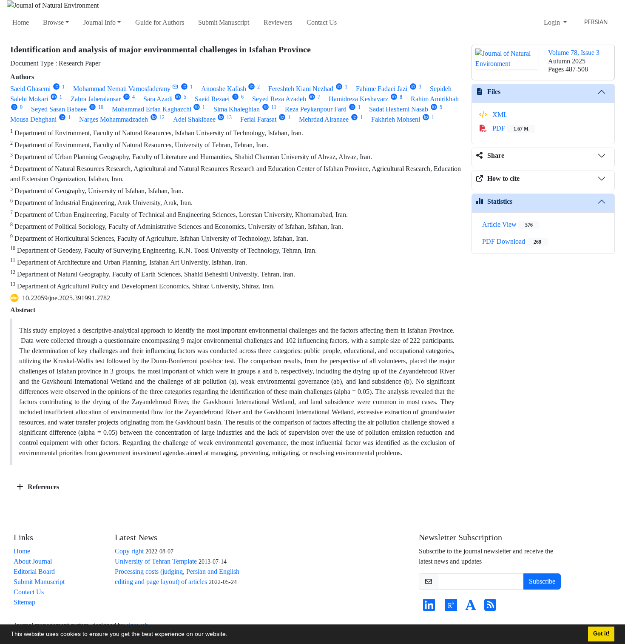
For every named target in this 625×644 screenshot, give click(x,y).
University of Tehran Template (156, 561)
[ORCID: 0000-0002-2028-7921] (184, 86)
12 (162, 117)
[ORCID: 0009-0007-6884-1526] (282, 117)
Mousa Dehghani (33, 119)
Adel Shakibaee (194, 119)
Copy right (129, 551)
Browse (53, 22)
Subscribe (542, 581)
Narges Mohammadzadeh (113, 119)
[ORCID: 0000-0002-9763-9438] (178, 97)
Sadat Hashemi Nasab (398, 109)
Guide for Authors (159, 22)
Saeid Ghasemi (30, 89)
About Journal (33, 561)
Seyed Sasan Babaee (59, 109)
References (42, 487)
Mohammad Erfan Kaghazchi (151, 109)
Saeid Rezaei (212, 99)
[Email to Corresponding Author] (175, 86)
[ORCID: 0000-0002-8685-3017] (197, 107)
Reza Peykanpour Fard (316, 109)
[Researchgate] (451, 608)
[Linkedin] (429, 608)
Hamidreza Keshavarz (358, 99)
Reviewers (278, 22)
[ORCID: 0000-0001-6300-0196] (62, 117)
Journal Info (99, 22)
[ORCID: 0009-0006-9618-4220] (312, 97)
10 (100, 107)
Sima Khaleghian (236, 109)
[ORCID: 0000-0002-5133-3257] (394, 97)
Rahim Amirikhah (435, 99)
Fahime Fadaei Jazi (381, 89)
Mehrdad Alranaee (324, 119)
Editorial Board (34, 571)
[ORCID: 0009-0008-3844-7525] (426, 117)
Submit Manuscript (223, 22)
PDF (509, 128)
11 (273, 107)
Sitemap (24, 602)
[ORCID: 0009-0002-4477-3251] (54, 97)
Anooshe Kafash (223, 89)
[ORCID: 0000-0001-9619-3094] (92, 107)
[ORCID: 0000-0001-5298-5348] (339, 86)
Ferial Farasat (258, 119)
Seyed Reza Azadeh (279, 99)
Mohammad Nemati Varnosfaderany (121, 89)
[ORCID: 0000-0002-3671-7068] (252, 86)
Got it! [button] (601, 634)
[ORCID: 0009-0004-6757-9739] (154, 117)
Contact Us (322, 22)
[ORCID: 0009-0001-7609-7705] (434, 107)
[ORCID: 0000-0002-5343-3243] (354, 117)
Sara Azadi (158, 99)
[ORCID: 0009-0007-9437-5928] (221, 117)
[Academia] (470, 608)
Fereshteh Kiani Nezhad (300, 89)
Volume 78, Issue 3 (573, 52)
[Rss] (490, 608)
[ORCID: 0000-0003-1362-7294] (235, 97)
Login (553, 22)
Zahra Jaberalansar (96, 99)
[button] (230, 635)
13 (229, 117)
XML (499, 115)
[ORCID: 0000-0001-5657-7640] (352, 107)
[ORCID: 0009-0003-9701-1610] (14, 107)
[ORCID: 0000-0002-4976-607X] (265, 107)
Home (20, 22)
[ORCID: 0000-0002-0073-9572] (56, 86)
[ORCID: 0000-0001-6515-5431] (126, 97)
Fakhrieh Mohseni (395, 119)
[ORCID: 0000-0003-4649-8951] (413, 86)
